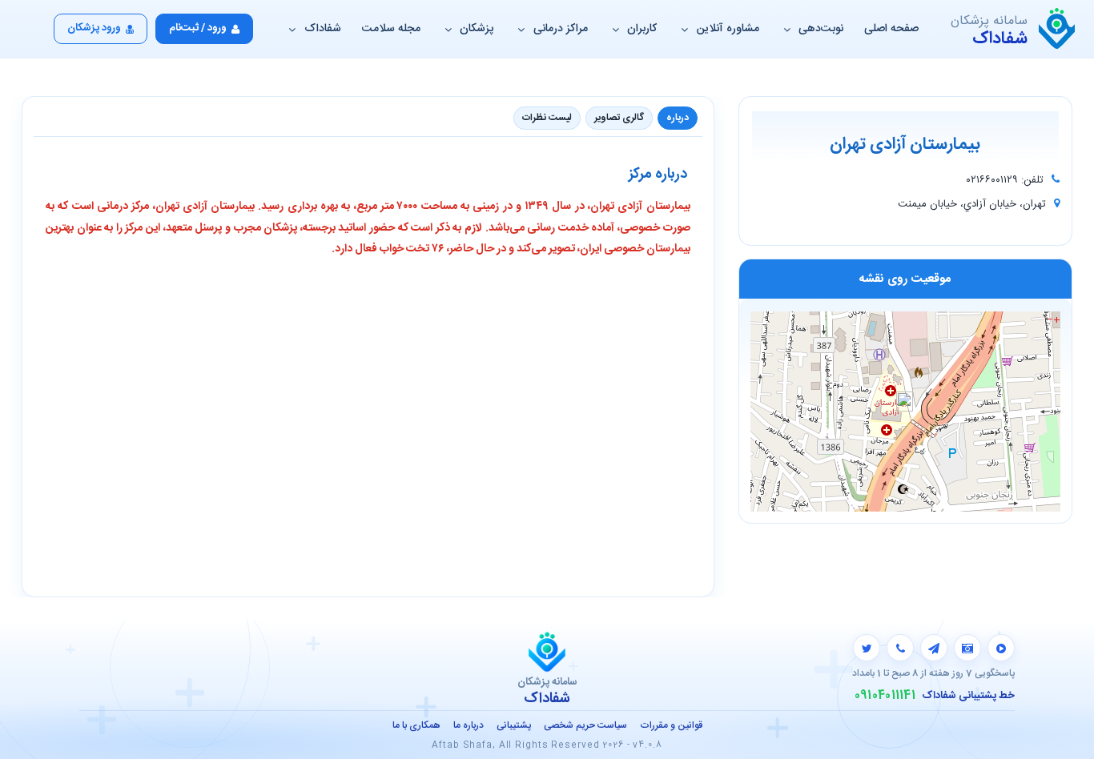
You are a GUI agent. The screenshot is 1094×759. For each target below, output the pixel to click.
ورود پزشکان (94, 28)
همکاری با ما (416, 725)
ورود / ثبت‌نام (198, 28)
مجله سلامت (391, 28)
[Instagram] (967, 647)
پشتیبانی (514, 725)
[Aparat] (1001, 647)
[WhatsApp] (900, 647)
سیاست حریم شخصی (585, 725)
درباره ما (468, 725)
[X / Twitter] (866, 647)
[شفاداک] (1056, 29)
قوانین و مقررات (671, 725)
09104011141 (885, 695)
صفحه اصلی (891, 28)
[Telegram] (933, 647)
